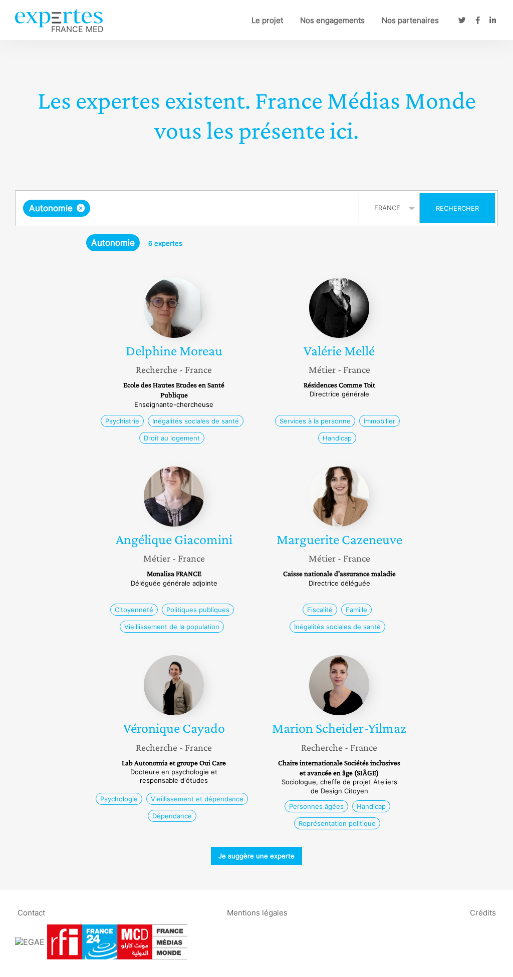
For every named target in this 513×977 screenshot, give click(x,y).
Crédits (483, 912)
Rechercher (457, 208)
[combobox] (188, 208)
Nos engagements (332, 20)
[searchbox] (193, 208)
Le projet (267, 20)
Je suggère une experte (256, 856)
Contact (31, 912)
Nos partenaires (410, 20)
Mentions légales (257, 912)
